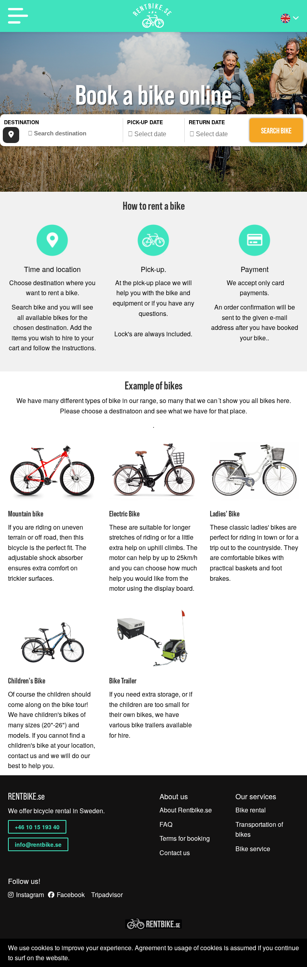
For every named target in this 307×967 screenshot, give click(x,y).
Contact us (174, 852)
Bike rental (250, 809)
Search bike (276, 130)
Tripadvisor (107, 894)
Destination (21, 122)
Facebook (71, 894)
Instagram (30, 894)
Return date (207, 122)
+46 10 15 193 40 (37, 827)
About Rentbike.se (185, 809)
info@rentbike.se (38, 844)
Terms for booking (184, 838)
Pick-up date (145, 122)
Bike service (252, 848)
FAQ (165, 824)
